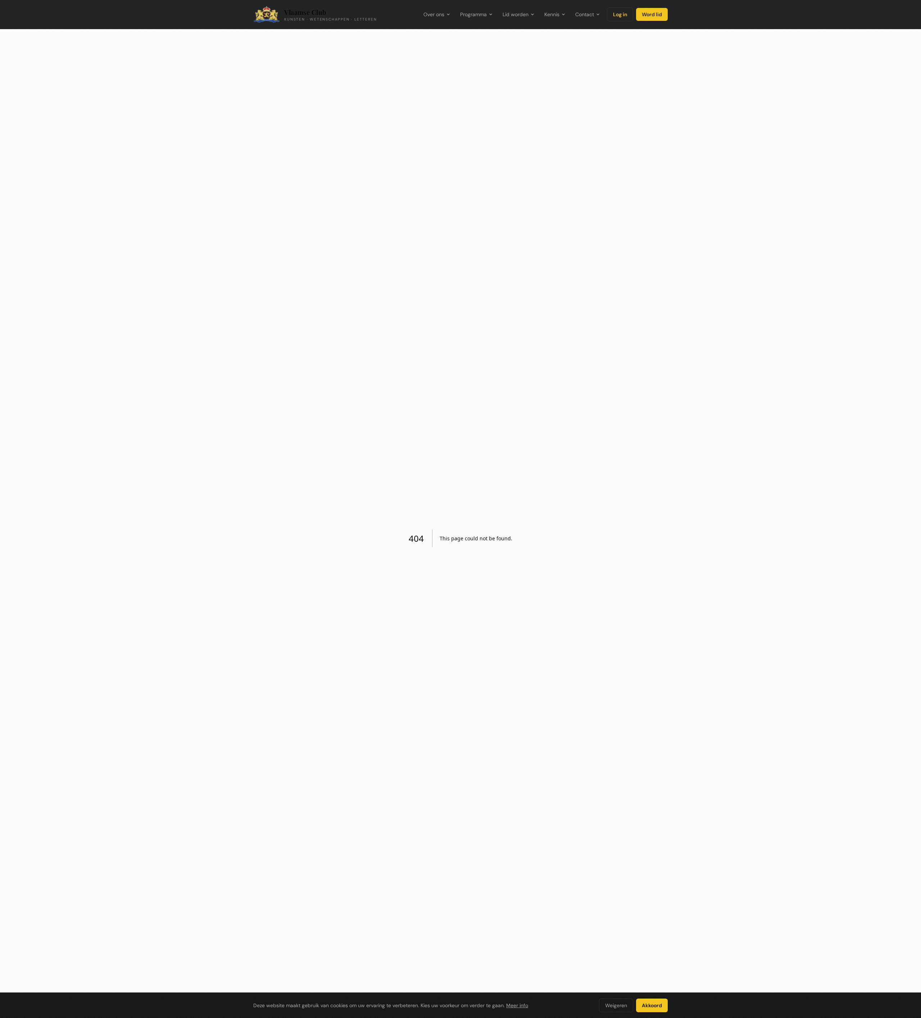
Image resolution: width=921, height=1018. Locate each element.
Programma (473, 14)
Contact (584, 14)
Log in (620, 14)
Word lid (652, 14)
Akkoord (652, 1005)
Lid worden (515, 14)
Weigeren (616, 1005)
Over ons (433, 14)
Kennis (551, 14)
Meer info (517, 1005)
